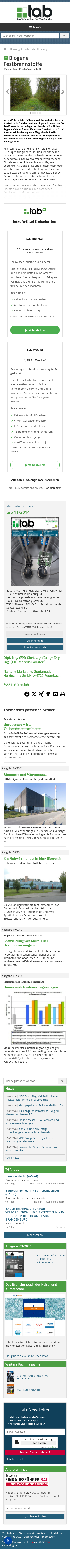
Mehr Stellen (35, 1235)
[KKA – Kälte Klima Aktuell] (11, 1390)
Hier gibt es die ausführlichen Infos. (27, 1356)
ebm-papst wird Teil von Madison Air (34, 1105)
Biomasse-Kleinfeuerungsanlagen (31, 987)
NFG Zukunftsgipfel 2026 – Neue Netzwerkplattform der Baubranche (31, 1098)
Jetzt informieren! (14, 1458)
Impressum (48, 1536)
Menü (37, 27)
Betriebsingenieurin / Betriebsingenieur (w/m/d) (32, 1192)
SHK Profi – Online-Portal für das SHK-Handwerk (32, 1377)
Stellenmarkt (26, 1533)
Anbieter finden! (36, 1516)
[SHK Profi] (11, 1377)
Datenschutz (31, 1536)
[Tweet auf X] (34, 695)
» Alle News (12, 1157)
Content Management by (17, 1542)
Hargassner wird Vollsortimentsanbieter (22, 726)
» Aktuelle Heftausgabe (51, 1255)
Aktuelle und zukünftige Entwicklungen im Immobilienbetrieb (27, 1130)
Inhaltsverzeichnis (35, 647)
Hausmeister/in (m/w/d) (21, 1176)
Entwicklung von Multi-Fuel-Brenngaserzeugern (26, 943)
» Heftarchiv (44, 1258)
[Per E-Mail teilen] (55, 694)
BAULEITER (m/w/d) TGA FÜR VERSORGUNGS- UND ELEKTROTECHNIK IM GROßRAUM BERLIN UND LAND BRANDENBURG (35, 1214)
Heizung (15, 49)
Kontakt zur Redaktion (50, 1533)
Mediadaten (9, 1533)
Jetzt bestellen (35, 330)
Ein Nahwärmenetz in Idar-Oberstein (33, 859)
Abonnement (35, 640)
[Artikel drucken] (62, 694)
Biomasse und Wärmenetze (25, 775)
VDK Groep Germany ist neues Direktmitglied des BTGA (30, 1139)
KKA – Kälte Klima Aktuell (29, 1390)
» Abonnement (46, 1262)
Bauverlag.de (10, 1545)
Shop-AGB (15, 1536)
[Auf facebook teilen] (27, 695)
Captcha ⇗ (48, 1447)
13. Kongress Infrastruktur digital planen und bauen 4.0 (32, 1112)
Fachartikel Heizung (35, 49)
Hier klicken (39, 1443)
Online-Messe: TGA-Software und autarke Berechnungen (32, 1121)
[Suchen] (64, 35)
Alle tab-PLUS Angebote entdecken (35, 480)
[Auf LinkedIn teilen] (48, 695)
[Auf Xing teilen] (41, 695)
